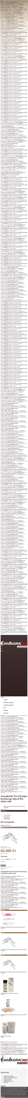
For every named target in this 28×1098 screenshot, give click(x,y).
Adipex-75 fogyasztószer (6, 1036)
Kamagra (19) (3, 825)
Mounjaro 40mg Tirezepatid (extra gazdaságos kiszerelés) (13, 927)
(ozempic (14, 876)
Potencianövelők (7, 813)
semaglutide (7, 876)
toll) (14, 877)
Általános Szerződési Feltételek (10, 1077)
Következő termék (4, 809)
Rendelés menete (7, 1079)
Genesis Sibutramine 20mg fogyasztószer (9, 993)
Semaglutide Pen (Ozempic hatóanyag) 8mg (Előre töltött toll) (14, 949)
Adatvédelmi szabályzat (9, 1076)
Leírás (3, 868)
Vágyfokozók (7, 817)
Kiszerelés (2, 859)
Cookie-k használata (8, 1078)
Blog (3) (8, 825)
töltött (11, 877)
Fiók (5, 635)
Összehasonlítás (9, 866)
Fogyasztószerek (7, 815)
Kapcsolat (6, 1082)
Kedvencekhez (3, 866)
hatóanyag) (19, 876)
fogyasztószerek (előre (5, 877)
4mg (23, 876)
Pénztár (5, 638)
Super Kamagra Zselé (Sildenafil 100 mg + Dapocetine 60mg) (13, 1014)
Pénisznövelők (7, 818)
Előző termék (3, 792)
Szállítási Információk (8, 1081)
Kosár (5, 636)
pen (11, 876)
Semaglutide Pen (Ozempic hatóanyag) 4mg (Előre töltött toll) (14, 971)
